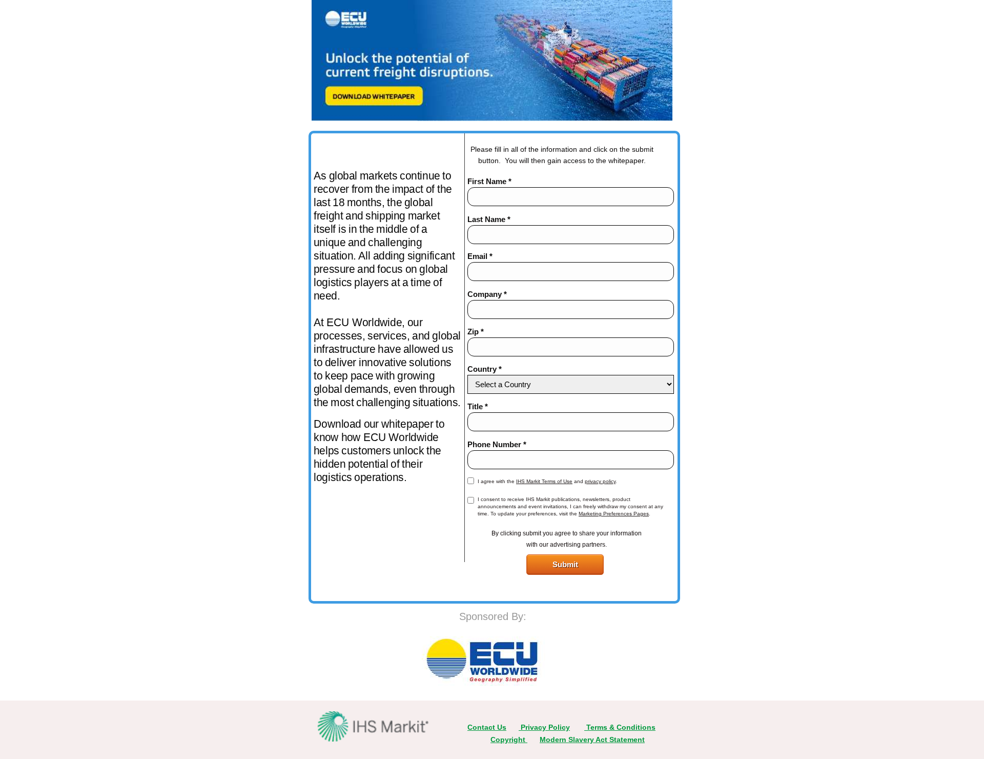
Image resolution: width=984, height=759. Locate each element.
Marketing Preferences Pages (614, 513)
